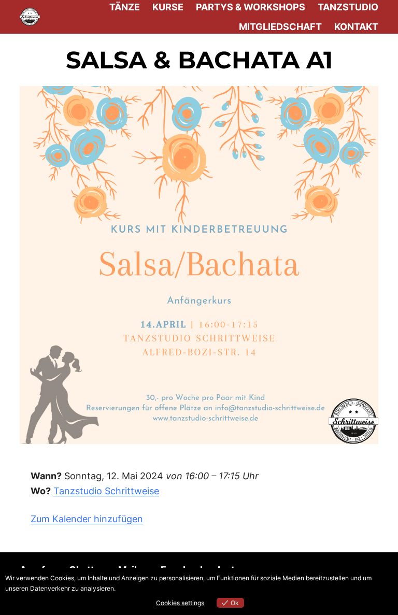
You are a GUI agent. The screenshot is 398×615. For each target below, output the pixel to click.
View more (132, 588)
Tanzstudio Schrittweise (106, 490)
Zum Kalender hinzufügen (87, 518)
